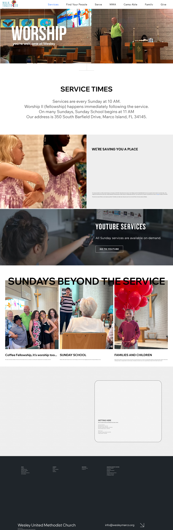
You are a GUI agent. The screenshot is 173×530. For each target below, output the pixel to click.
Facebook (54, 471)
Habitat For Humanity (110, 473)
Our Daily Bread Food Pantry (112, 472)
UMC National (23, 473)
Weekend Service (24, 469)
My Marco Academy (24, 470)
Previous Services (85, 468)
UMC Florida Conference (25, 472)
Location (22, 468)
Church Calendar (55, 469)
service (95, 192)
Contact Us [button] (84, 469)
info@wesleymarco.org (119, 525)
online (158, 194)
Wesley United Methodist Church (8, 8)
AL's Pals (108, 471)
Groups (54, 470)
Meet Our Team (23, 471)
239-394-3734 (20, 528)
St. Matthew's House (110, 475)
